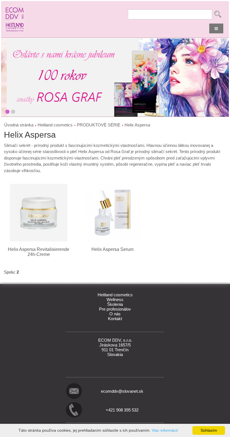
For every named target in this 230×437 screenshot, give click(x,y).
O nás (115, 313)
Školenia (115, 304)
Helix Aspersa (137, 124)
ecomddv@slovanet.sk (122, 391)
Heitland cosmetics (55, 124)
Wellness (115, 299)
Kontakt (115, 318)
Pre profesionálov (115, 309)
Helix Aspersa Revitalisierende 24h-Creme (38, 252)
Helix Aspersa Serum (112, 249)
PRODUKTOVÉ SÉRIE (98, 124)
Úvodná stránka (18, 124)
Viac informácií (165, 430)
